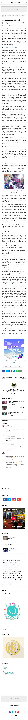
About (16, 715)
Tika (7, 443)
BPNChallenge (5, 562)
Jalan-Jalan (5, 573)
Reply (7, 440)
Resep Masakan (16, 579)
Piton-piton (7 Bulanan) (10, 146)
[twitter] (9, 499)
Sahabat (11, 581)
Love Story (15, 577)
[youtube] (19, 499)
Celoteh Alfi (13, 564)
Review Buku (5, 581)
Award (18, 560)
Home (3, 15)
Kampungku (11, 573)
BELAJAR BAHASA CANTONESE (9, 672)
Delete (10, 440)
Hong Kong (14, 571)
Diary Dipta (7, 15)
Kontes (14, 575)
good (9, 571)
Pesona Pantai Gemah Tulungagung (16, 407)
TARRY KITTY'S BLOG (17, 717)
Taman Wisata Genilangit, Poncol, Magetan (15, 413)
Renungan (9, 579)
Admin (7, 425)
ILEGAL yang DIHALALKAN (13, 537)
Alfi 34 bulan (5, 668)
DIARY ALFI (5, 667)
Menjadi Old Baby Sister (13, 548)
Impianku (19, 571)
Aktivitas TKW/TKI (6, 560)
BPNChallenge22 (6, 564)
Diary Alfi (5, 569)
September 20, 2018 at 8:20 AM (10, 444)
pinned (4, 579)
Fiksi (19, 569)
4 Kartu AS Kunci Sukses (13, 543)
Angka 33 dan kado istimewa (11, 47)
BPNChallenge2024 (13, 562)
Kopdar (18, 575)
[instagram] (14, 499)
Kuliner (4, 577)
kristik (22, 575)
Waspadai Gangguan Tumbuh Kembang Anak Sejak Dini (16, 402)
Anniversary (13, 560)
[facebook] (5, 499)
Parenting (20, 577)
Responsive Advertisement (14, 9)
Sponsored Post (17, 581)
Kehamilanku (17, 573)
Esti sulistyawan (9, 435)
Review (20, 366)
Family (15, 569)
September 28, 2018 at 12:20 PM (11, 454)
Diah (7, 452)
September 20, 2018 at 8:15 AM (10, 426)
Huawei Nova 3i (14, 282)
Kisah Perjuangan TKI (7, 575)
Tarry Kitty (5, 25)
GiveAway (10, 366)
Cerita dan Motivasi (20, 564)
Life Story (15, 366)
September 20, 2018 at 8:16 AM (10, 436)
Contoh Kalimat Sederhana (8, 673)
